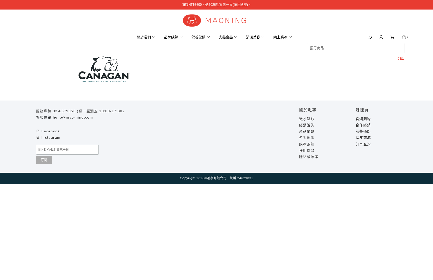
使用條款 (307, 150)
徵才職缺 (307, 119)
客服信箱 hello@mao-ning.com (64, 117)
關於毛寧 (308, 110)
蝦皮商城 (363, 138)
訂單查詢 (363, 144)
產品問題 (307, 131)
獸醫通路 (363, 131)
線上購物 (280, 37)
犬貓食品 (226, 37)
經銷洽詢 (307, 125)
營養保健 (198, 37)
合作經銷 (363, 125)
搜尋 (401, 58)
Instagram (51, 137)
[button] (369, 37)
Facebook (50, 131)
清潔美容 (253, 37)
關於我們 (144, 37)
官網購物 (363, 119)
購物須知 (307, 144)
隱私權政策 (308, 157)
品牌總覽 (171, 37)
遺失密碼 (307, 138)
